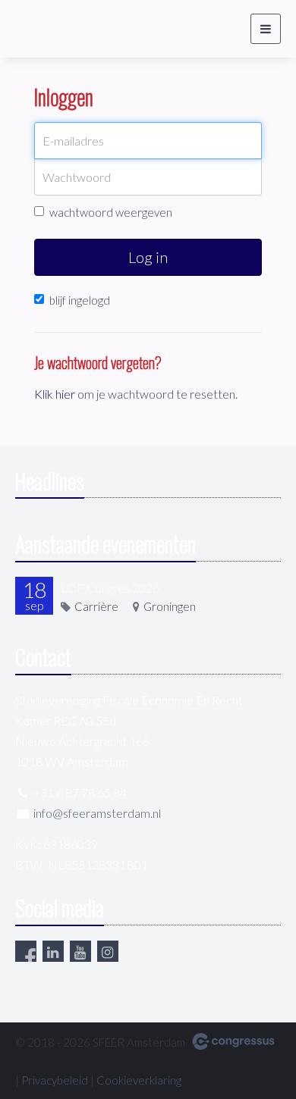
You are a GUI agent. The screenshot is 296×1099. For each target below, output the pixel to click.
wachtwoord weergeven (110, 212)
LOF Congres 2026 (110, 588)
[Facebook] (25, 951)
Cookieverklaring (138, 1080)
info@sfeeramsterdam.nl (97, 813)
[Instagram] (107, 951)
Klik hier (54, 394)
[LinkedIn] (53, 951)
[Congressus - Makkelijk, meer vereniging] (233, 1041)
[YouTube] (80, 951)
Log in (148, 257)
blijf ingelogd (79, 300)
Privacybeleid (54, 1080)
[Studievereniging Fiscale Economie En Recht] (53, 28)
